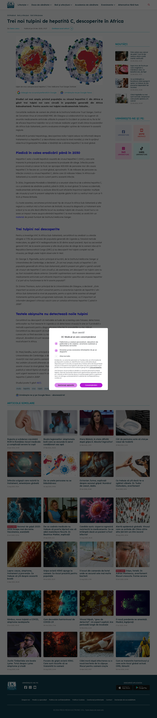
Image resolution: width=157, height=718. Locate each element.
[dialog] (78, 359)
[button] (78, 356)
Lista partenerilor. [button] (96, 367)
